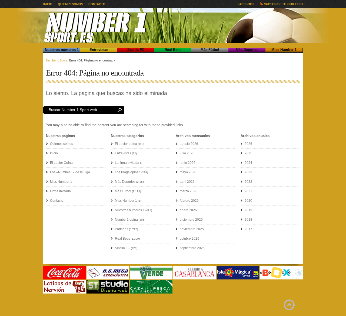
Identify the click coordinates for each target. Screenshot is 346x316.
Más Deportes (247, 50)
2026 (248, 144)
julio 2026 (187, 153)
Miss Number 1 (284, 50)
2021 (248, 191)
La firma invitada (127, 163)
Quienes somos (70, 4)
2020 (248, 201)
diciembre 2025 (191, 219)
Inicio (47, 4)
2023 (248, 172)
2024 (248, 163)
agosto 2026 (189, 144)
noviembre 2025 (192, 229)
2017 (248, 229)
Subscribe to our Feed (283, 4)
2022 (248, 182)
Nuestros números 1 (62, 50)
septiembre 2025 (192, 248)
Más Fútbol (210, 50)
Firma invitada (60, 191)
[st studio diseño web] (107, 292)
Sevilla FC (135, 50)
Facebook (246, 4)
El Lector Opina (61, 163)
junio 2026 (187, 163)
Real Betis (173, 50)
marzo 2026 (188, 191)
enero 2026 (188, 210)
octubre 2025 (189, 238)
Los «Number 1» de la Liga (70, 172)
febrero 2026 (189, 201)
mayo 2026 (188, 172)
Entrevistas (98, 50)
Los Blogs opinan (128, 172)
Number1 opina (126, 219)
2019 (248, 210)
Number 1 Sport (56, 60)
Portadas (121, 229)
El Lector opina (126, 144)
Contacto (96, 4)
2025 (248, 153)
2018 (248, 219)
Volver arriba (289, 304)
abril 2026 (187, 182)
